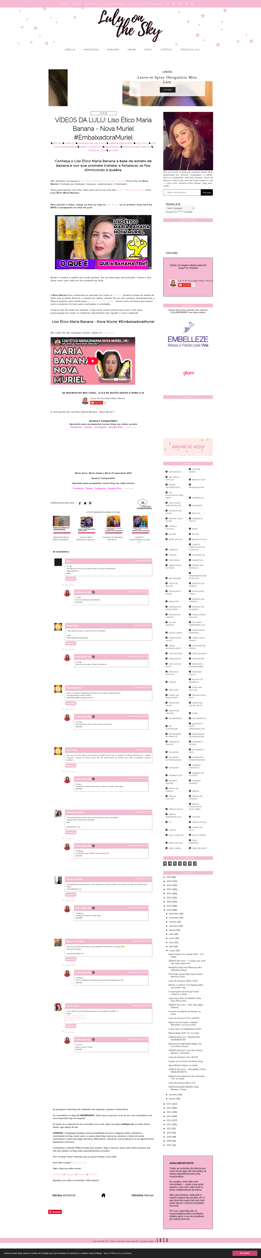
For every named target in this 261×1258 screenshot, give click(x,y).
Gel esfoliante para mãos (175, 495)
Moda (147, 49)
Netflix (196, 513)
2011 (169, 1128)
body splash (176, 539)
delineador (175, 578)
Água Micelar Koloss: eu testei (183, 1065)
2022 (169, 893)
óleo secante (199, 848)
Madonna (197, 505)
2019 (169, 906)
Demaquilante (196, 487)
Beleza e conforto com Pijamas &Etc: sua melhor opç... (186, 986)
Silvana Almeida (74, 879)
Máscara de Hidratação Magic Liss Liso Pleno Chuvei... (185, 1045)
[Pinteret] (186, 4)
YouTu (127, 488)
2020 (169, 901)
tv (170, 822)
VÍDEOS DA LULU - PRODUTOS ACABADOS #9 (184, 1038)
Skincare (113, 49)
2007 (169, 1145)
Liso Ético (142, 143)
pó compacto (199, 718)
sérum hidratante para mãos (195, 806)
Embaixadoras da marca (131, 190)
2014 (169, 1116)
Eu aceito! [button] (245, 1253)
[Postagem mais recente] (64, 1196)
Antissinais (175, 472)
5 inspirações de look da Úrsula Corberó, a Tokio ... (184, 992)
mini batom (198, 659)
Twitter (88, 427)
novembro (174, 917)
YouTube (131, 427)
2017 (169, 1104)
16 (143, 503)
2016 (169, 1108)
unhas (172, 830)
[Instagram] (174, 4)
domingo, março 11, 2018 (143, 560)
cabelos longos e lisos (101, 301)
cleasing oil (198, 555)
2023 (169, 889)
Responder (71, 579)
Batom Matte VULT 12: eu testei (184, 1033)
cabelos (132, 71)
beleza (57, 143)
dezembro (174, 913)
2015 (169, 1112)
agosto (172, 930)
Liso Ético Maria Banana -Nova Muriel (103, 181)
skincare (174, 768)
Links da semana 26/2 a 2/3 (182, 1083)
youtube (113, 151)
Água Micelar (176, 835)
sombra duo (175, 775)
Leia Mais (131, 90)
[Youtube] (193, 4)
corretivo (197, 560)
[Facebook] (168, 4)
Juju (68, 561)
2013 (169, 1120)
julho (171, 934)
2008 (169, 1141)
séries (195, 791)
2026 (169, 877)
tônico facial (199, 822)
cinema (172, 555)
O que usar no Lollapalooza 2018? (185, 1029)
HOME (64, 4)
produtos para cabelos (136, 147)
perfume (173, 690)
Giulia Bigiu (72, 625)
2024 (169, 885)
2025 (169, 881)
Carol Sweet (72, 1006)
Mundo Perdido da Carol (75, 1016)
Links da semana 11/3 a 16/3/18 (184, 1018)
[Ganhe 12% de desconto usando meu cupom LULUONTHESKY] (188, 384)
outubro (173, 922)
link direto (112, 204)
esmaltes (174, 601)
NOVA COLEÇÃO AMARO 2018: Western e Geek (184, 1088)
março (172, 950)
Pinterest (82, 1174)
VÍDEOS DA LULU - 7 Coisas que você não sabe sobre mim (187, 962)
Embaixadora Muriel (120, 143)
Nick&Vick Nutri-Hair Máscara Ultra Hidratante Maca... (185, 968)
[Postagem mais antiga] (143, 1196)
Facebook (76, 427)
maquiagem (175, 659)
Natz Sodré (71, 750)
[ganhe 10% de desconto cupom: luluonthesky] (188, 357)
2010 (169, 1132)
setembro (174, 926)
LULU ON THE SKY (101, 1241)
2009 (169, 1137)
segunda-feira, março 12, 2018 (138, 592)
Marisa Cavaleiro (75, 941)
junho (172, 938)
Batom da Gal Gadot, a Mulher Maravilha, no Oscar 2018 (183, 1023)
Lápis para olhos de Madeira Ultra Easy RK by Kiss (185, 999)
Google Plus (116, 427)
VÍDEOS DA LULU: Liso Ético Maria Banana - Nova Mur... (185, 1051)
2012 (169, 1124)
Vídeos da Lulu (190, 49)
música (172, 682)
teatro (196, 817)
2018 (169, 910)
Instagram (100, 427)
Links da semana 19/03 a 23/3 (183, 981)
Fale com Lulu (79, 1162)
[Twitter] (180, 4)
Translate (188, 212)
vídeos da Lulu (96, 151)
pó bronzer (175, 718)
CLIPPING (91, 4)
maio (171, 942)
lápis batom (175, 654)
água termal (199, 835)
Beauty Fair (198, 480)
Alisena (117, 295)
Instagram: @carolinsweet (76, 1018)
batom (172, 534)
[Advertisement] (188, 419)
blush (195, 534)
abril (171, 946)
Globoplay (198, 498)
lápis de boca (199, 654)
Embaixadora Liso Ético (91, 143)
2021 (169, 897)
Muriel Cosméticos (91, 147)
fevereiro (173, 1094)
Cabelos (70, 49)
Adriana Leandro (75, 812)
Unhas (131, 49)
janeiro (172, 1098)
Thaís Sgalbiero (74, 687)
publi (195, 713)
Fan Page (70, 1020)
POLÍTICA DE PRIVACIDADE (146, 4)
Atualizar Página (147, 1241)
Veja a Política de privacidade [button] (117, 1253)
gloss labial (176, 633)
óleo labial (175, 848)
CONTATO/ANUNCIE (113, 4)
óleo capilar (176, 843)
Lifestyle (166, 49)
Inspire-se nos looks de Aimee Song (186, 1061)
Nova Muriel (112, 147)
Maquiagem (91, 49)
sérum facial (176, 809)
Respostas (70, 585)
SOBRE (76, 4)
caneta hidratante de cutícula (197, 547)
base (195, 529)
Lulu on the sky (83, 592)
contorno (174, 560)
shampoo (174, 752)
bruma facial (199, 539)
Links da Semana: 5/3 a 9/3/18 (183, 1057)
